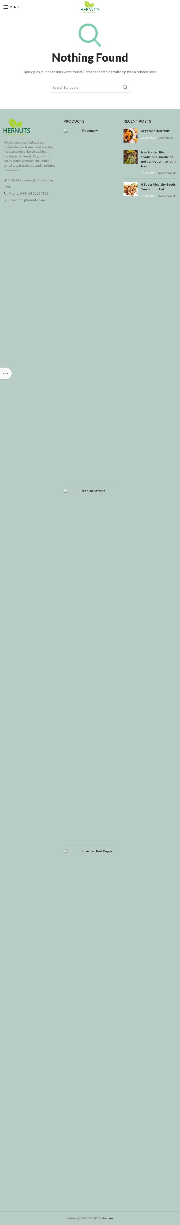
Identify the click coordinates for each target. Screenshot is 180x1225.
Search (125, 87)
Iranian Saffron (93, 491)
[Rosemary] (71, 304)
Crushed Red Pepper (98, 851)
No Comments (167, 173)
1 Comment (165, 137)
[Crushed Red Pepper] (71, 1025)
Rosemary (90, 130)
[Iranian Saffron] (71, 665)
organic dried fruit (155, 131)
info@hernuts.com (31, 200)
